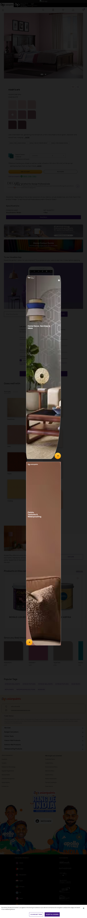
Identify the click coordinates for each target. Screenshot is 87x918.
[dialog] (43, 459)
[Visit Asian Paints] (29, 642)
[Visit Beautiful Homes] (58, 456)
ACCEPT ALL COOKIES (52, 914)
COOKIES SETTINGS (36, 914)
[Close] (59, 280)
